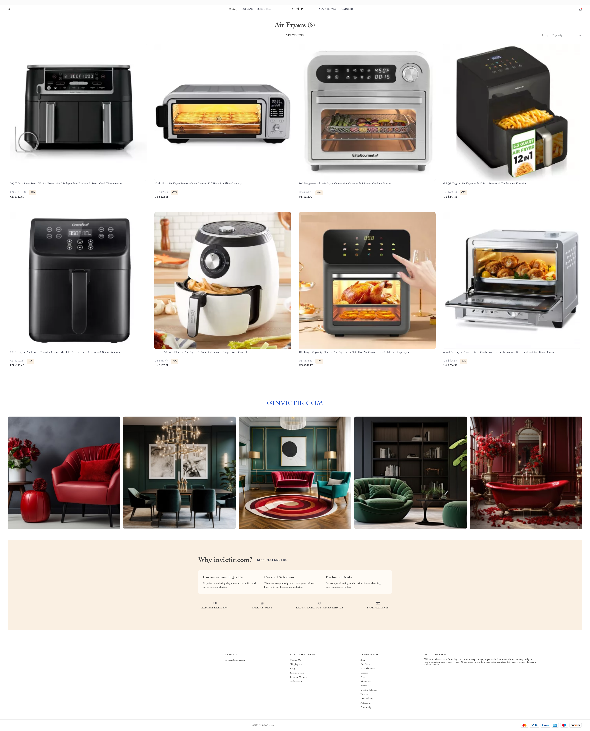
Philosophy (365, 703)
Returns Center (297, 673)
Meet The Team (367, 669)
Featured (346, 9)
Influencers (365, 682)
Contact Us (295, 660)
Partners (364, 694)
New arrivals (327, 9)
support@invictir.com (235, 660)
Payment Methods (298, 677)
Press (363, 677)
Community (365, 707)
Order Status (296, 682)
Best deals (264, 9)
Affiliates (364, 686)
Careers (364, 673)
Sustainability (366, 699)
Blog (362, 660)
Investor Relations (368, 690)
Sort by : (545, 35)
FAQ (292, 669)
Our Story (365, 664)
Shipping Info (296, 664)
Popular (247, 9)
